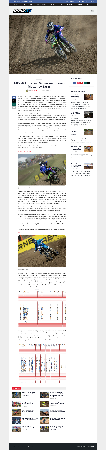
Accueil (16, 4)
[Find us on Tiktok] (88, 83)
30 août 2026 (25, 397)
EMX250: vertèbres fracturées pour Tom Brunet (29, 427)
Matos (88, 4)
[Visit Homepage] (23, 10)
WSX (61, 4)
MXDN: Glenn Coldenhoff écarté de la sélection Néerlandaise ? (28, 411)
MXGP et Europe (41, 4)
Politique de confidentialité (22, 1)
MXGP (49, 90)
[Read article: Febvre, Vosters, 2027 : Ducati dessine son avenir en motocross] (16, 404)
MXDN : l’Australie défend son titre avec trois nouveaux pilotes (30, 419)
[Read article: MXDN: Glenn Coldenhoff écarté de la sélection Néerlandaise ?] (16, 412)
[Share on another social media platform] (14, 107)
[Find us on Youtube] (79, 1)
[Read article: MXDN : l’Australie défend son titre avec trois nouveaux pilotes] (16, 420)
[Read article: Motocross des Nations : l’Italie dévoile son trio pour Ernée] (44, 412)
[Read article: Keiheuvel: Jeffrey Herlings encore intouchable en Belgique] (88, 97)
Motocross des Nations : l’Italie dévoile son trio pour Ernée (57, 411)
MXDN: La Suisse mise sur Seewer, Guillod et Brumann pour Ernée (57, 428)
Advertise (14, 1)
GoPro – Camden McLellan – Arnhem (75, 112)
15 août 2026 (74, 136)
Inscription (92, 1)
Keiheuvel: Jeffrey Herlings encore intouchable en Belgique (77, 96)
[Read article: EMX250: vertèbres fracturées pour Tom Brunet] (16, 429)
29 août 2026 (25, 406)
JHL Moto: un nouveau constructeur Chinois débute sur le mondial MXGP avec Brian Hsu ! (57, 394)
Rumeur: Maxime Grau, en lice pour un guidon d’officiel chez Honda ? (76, 148)
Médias (80, 4)
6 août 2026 (74, 151)
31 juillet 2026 (74, 168)
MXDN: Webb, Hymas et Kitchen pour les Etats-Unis (57, 402)
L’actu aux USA (28, 4)
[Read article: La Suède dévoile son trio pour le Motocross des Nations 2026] (16, 395)
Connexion (85, 1)
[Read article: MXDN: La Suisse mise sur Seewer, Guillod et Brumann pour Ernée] (44, 429)
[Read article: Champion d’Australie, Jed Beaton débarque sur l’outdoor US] (88, 166)
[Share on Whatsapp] (14, 104)
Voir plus (39, 436)
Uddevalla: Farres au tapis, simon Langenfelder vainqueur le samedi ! (77, 132)
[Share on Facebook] (14, 97)
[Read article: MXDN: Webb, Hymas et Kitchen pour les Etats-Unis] (44, 404)
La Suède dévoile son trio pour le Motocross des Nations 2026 (28, 394)
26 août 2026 (74, 115)
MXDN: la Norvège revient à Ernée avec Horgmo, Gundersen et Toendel (57, 419)
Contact (30, 1)
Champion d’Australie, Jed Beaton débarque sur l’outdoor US (76, 165)
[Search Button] (93, 4)
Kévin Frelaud (34, 90)
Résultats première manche (25, 151)
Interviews (70, 4)
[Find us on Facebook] (74, 83)
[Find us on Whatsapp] (85, 83)
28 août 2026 (53, 405)
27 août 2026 (53, 422)
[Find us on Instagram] (77, 1)
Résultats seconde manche (25, 233)
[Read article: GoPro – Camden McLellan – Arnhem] (88, 114)
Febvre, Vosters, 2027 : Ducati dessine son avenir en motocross (30, 403)
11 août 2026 (74, 99)
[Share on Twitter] (14, 101)
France (53, 4)
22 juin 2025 (42, 90)
